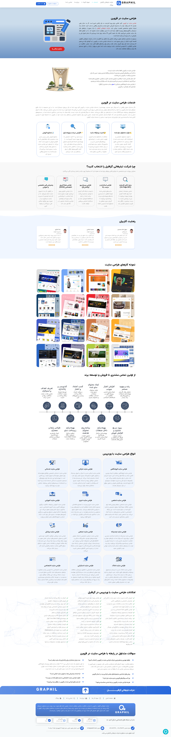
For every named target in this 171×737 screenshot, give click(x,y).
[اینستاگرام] (94, 720)
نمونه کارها (86, 2)
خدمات (96, 2)
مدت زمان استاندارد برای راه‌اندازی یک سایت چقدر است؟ (64, 660)
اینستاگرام (90, 719)
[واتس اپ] (64, 720)
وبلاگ (111, 5)
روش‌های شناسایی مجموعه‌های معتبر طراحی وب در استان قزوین (111, 674)
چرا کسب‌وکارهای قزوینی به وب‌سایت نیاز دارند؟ (116, 678)
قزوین (124, 23)
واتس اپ (60, 719)
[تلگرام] (79, 720)
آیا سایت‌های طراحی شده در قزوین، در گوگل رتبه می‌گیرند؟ (63, 682)
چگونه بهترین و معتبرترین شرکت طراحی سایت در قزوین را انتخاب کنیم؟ (109, 660)
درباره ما (76, 2)
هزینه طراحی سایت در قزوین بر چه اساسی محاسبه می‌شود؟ (113, 682)
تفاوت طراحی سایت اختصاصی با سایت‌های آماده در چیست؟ (63, 678)
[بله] (49, 720)
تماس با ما (69, 2)
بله (47, 719)
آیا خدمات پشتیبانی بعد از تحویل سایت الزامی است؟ (65, 674)
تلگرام (76, 719)
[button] (110, 660)
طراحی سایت (132, 23)
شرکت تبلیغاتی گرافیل (106, 2)
